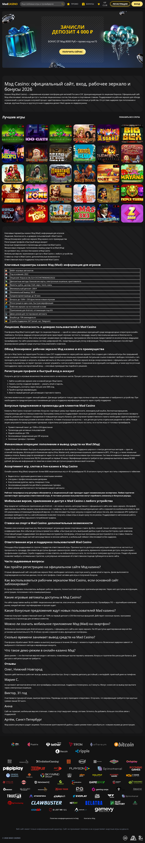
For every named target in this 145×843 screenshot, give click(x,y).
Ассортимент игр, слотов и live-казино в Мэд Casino (27, 251)
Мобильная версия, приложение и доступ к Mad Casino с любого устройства (39, 253)
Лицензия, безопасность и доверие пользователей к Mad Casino (33, 236)
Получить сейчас (72, 51)
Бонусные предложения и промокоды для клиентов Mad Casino (33, 245)
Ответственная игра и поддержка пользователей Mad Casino (32, 259)
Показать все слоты (129, 117)
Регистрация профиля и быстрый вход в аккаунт (26, 242)
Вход (137, 4)
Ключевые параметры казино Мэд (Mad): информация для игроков (34, 233)
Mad (10, 4)
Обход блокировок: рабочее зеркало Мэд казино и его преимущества (36, 239)
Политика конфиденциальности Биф (64, 818)
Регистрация (120, 4)
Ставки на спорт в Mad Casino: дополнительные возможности (32, 256)
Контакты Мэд (89, 818)
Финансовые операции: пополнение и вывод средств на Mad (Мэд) (34, 248)
